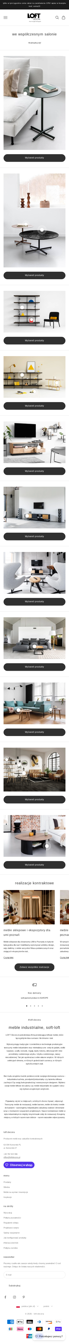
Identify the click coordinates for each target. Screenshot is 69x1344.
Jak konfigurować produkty (15, 1238)
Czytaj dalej (8, 957)
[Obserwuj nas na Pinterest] (23, 1297)
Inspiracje (8, 1197)
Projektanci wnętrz (11, 1228)
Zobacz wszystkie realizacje (34, 967)
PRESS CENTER (11, 1243)
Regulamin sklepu (11, 1223)
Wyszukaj (8, 1213)
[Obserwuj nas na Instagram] (14, 1297)
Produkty (7, 1182)
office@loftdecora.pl (12, 1157)
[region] (34, 991)
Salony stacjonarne (12, 1233)
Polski (46, 1306)
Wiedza (7, 1187)
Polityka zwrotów (11, 1248)
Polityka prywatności (12, 1218)
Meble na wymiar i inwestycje (16, 1192)
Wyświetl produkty (34, 158)
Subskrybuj (15, 1285)
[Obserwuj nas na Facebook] (5, 1297)
